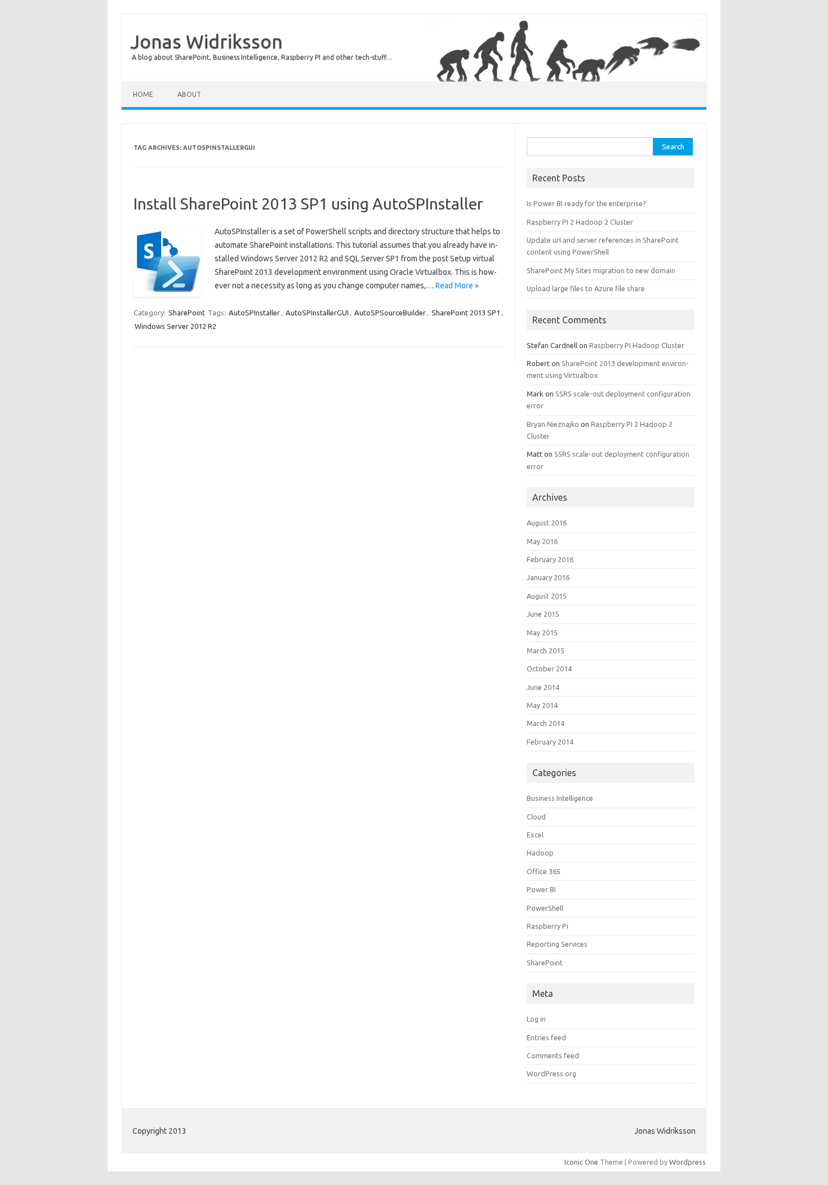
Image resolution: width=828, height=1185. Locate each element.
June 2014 (543, 687)
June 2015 (543, 614)
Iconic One (581, 1162)
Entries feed (546, 1037)
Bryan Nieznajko (553, 424)
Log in (536, 1019)
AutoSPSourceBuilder (390, 313)
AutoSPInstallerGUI (317, 313)
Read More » (457, 285)
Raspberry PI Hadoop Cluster (636, 345)
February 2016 (550, 559)
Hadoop (540, 853)
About (189, 94)
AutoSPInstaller (254, 313)
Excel (535, 835)
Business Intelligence (560, 798)
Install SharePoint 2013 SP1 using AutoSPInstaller (308, 203)
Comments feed (553, 1055)
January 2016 (548, 577)
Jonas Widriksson (206, 41)
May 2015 (542, 632)
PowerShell (545, 908)
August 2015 (547, 596)
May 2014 (542, 705)
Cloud (536, 817)
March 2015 (545, 650)
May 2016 (542, 541)
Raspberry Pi (547, 926)
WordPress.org (551, 1073)
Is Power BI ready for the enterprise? (586, 203)
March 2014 (545, 723)
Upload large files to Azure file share (586, 288)
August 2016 (547, 523)
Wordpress (687, 1162)
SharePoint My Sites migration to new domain (601, 270)
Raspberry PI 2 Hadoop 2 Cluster (580, 222)
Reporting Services (557, 944)
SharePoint (186, 313)
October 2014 (549, 668)
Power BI (541, 889)
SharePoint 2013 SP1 (465, 313)
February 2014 (550, 742)
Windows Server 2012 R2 (175, 326)
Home (143, 94)
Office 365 (543, 871)
